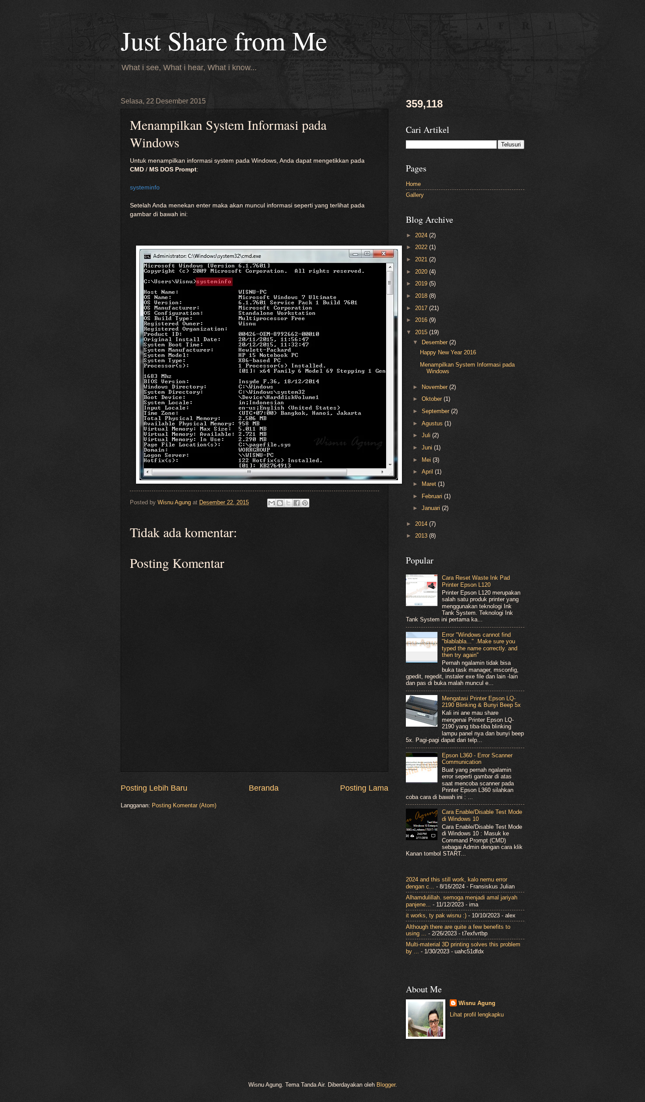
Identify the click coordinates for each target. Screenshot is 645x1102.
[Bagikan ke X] (288, 503)
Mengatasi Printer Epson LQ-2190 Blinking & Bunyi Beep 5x (481, 701)
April (428, 471)
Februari (433, 496)
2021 (422, 259)
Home (413, 184)
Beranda (264, 788)
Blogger (385, 1084)
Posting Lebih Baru (154, 788)
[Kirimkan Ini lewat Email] (271, 503)
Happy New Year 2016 (448, 352)
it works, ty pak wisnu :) (436, 915)
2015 (422, 332)
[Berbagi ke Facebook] (296, 503)
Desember (435, 342)
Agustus (433, 423)
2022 (422, 247)
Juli (427, 435)
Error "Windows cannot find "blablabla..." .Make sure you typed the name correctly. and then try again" (479, 644)
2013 (422, 535)
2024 (422, 235)
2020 (422, 271)
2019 (422, 283)
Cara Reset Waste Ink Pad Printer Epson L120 (476, 581)
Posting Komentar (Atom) (184, 805)
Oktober (433, 399)
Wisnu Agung (477, 1003)
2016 (422, 320)
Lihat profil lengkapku (477, 1014)
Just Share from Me (224, 40)
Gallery (415, 195)
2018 (422, 295)
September (436, 411)
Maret (430, 484)
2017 (422, 308)
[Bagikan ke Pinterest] (305, 503)
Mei (427, 459)
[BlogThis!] (280, 503)
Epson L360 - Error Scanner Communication (477, 758)
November (435, 387)
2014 (422, 524)
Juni (428, 447)
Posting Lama (364, 788)
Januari (432, 508)
